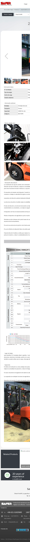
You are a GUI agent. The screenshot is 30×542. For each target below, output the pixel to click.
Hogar (25, 4)
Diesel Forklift (18, 493)
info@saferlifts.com (13, 522)
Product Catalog (8, 14)
